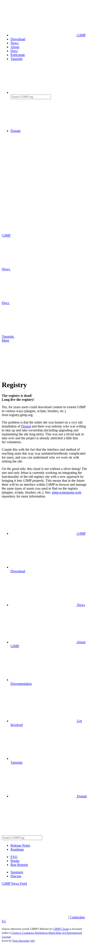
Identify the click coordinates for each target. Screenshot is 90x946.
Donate (15, 131)
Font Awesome (20, 940)
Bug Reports (19, 865)
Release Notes (20, 845)
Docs (14, 51)
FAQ (13, 857)
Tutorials (16, 59)
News (14, 43)
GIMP (81, 35)
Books (14, 861)
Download (17, 39)
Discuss (15, 876)
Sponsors (16, 872)
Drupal (26, 426)
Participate (17, 55)
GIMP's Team (61, 928)
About (14, 47)
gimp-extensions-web (66, 492)
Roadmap (17, 849)
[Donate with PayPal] (54, 131)
